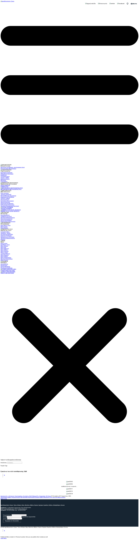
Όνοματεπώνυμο (7, 515)
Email (5, 516)
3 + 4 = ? (5, 518)
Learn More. (4, 538)
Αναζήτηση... (4, 462)
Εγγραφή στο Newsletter (12, 521)
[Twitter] (4, 475)
